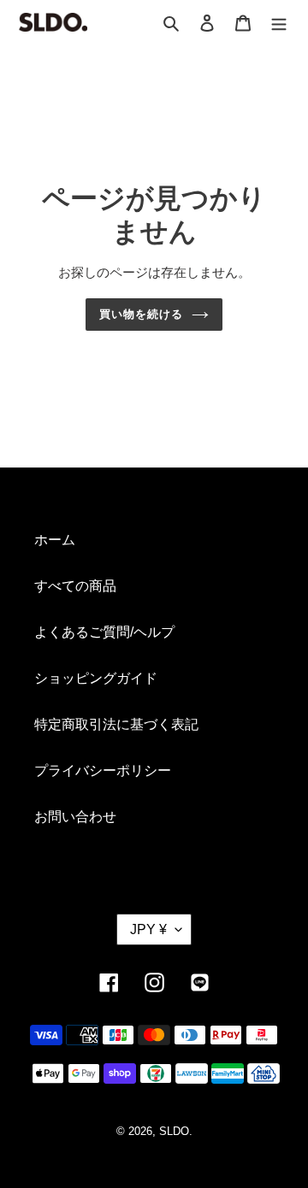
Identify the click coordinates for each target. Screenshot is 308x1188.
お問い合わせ (75, 816)
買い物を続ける (141, 314)
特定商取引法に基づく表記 (116, 724)
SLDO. (175, 1131)
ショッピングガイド (95, 678)
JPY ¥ (148, 929)
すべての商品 (75, 586)
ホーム (54, 539)
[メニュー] (279, 22)
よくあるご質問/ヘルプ (104, 632)
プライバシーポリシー (102, 770)
